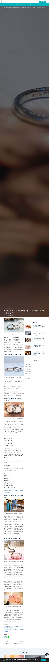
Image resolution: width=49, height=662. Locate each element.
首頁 (5, 7)
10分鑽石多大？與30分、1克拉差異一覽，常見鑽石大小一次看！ (39, 347)
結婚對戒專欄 (17, 7)
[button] (47, 2)
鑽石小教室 (27, 378)
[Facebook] (5, 637)
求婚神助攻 (27, 369)
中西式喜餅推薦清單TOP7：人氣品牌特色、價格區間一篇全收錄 (39, 326)
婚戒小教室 (27, 364)
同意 (43, 660)
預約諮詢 (47, 655)
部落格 (13, 7)
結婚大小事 (27, 373)
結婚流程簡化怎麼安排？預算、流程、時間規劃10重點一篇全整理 (39, 340)
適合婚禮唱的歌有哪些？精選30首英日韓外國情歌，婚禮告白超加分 (38, 353)
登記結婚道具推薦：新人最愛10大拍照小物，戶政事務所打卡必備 (39, 333)
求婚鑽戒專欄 (28, 371)
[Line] (8, 637)
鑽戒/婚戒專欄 (9, 7)
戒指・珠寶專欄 (28, 366)
